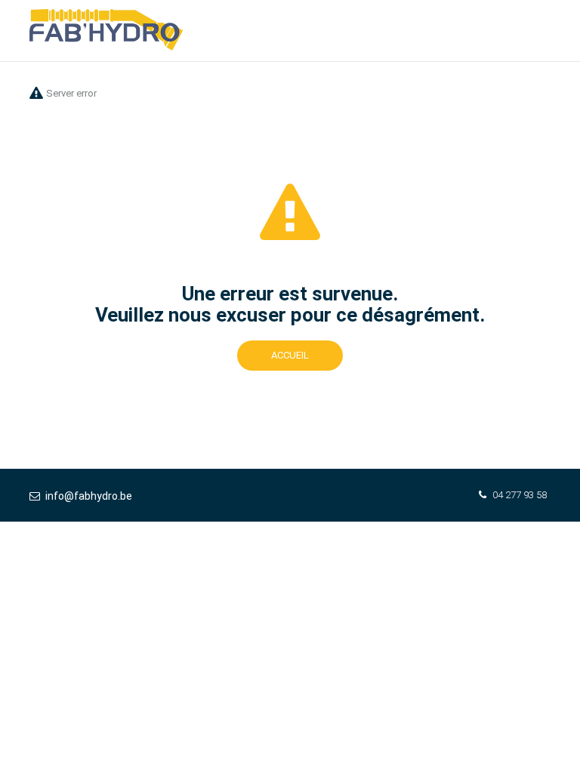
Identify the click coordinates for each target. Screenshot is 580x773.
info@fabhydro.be (88, 496)
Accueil (290, 355)
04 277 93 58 (519, 494)
